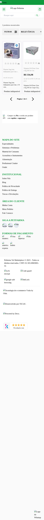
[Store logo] (22, 9)
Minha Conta (7, 205)
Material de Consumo (10, 152)
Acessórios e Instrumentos (12, 155)
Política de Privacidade (11, 186)
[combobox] (19, 15)
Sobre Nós (6, 178)
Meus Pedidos (7, 209)
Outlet (4, 167)
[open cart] (40, 9)
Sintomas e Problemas (10, 148)
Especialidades (8, 144)
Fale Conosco (7, 213)
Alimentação (7, 159)
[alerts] (22, 3)
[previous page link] (11, 99)
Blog (4, 182)
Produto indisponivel (12, 91)
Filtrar (8, 32)
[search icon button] (37, 15)
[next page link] (33, 99)
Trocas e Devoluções (10, 194)
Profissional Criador (10, 163)
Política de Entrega (9, 190)
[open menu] (4, 9)
